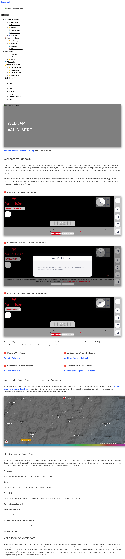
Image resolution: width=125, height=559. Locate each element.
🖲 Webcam (9, 51)
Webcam (23, 151)
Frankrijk (31, 151)
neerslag (117, 386)
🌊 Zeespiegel (13, 46)
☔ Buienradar (13, 35)
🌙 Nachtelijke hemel (12, 65)
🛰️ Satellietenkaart (15, 72)
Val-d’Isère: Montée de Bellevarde (76, 358)
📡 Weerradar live (11, 19)
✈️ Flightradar (10, 62)
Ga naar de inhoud (7, 2)
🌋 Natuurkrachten (12, 38)
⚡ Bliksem (12, 27)
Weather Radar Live (11, 151)
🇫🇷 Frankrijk (13, 54)
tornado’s (7, 389)
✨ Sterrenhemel (14, 75)
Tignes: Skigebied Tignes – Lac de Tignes (79, 371)
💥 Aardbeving (13, 41)
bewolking (24, 389)
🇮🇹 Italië (11, 57)
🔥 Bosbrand (13, 43)
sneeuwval (15, 389)
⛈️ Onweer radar (14, 25)
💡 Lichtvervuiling (15, 67)
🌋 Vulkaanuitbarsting (16, 49)
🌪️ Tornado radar (14, 30)
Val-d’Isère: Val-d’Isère (12, 358)
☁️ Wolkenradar (14, 22)
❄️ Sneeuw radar (14, 33)
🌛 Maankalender (14, 70)
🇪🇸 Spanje (12, 59)
